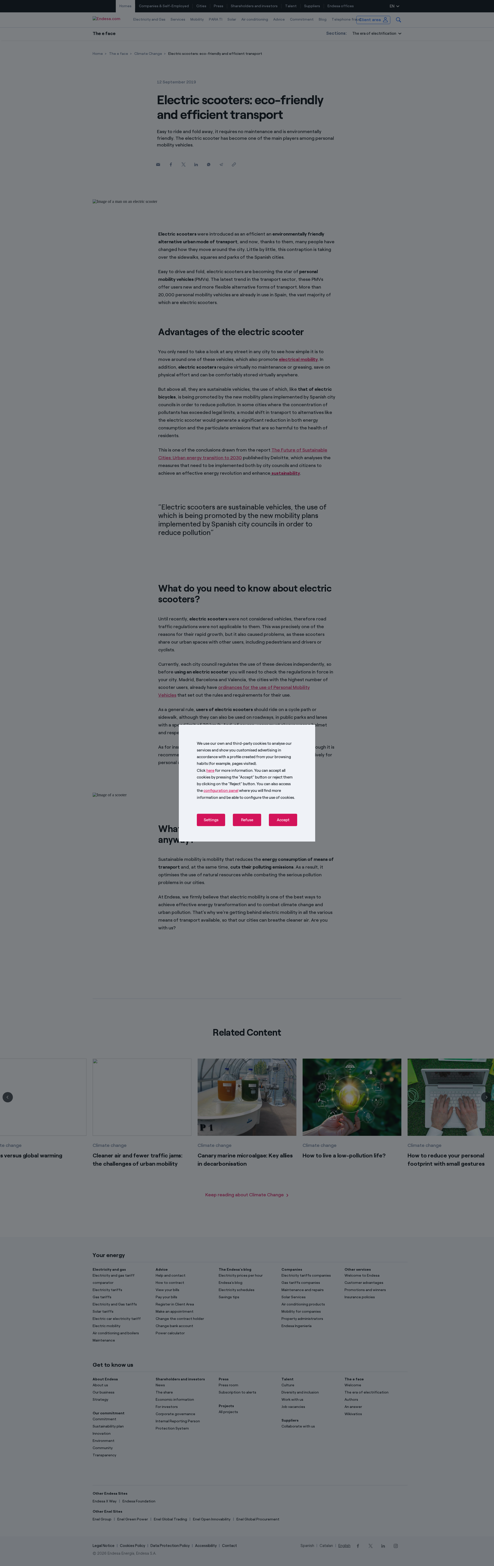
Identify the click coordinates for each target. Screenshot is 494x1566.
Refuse (247, 820)
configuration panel (221, 790)
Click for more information (225, 770)
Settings (211, 820)
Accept (283, 820)
